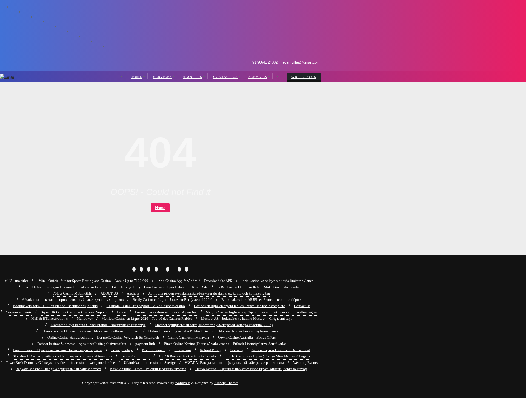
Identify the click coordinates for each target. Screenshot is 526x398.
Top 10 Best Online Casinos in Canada (187, 356)
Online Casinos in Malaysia (188, 337)
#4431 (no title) (16, 281)
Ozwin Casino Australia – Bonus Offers (247, 337)
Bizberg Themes (226, 383)
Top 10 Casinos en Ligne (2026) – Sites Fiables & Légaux (267, 356)
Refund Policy (210, 350)
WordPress (182, 383)
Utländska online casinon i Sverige (150, 362)
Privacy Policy (122, 350)
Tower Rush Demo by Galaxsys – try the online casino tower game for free (60, 362)
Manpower (85, 318)
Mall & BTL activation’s (49, 318)
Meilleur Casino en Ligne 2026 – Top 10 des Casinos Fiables (147, 318)
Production (183, 350)
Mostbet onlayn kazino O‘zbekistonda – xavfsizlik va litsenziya (98, 325)
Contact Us (302, 306)
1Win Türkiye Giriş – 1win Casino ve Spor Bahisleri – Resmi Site (160, 287)
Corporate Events (19, 312)
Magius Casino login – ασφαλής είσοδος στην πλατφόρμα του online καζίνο (261, 312)
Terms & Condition (135, 356)
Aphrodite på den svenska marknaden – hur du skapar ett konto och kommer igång (209, 293)
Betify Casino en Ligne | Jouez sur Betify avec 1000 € (172, 300)
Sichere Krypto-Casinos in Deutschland (281, 350)
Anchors (133, 293)
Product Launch (153, 350)
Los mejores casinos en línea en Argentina (166, 312)
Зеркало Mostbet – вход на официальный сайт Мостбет (58, 369)
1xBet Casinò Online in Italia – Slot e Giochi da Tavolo (258, 287)
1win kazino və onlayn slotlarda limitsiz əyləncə (277, 281)
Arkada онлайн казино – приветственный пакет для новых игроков (73, 300)
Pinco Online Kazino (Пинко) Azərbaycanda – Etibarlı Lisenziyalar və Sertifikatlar (225, 344)
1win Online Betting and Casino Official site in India (63, 287)
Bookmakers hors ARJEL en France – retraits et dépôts (261, 300)
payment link (145, 344)
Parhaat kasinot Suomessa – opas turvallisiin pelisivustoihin (81, 344)
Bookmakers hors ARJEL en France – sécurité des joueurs (55, 306)
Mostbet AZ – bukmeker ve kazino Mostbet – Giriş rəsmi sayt (246, 318)
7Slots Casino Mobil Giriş (72, 293)
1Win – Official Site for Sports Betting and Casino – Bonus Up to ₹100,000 (92, 281)
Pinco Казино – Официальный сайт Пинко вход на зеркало (57, 350)
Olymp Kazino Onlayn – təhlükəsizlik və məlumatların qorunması (90, 331)
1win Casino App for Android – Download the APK (194, 281)
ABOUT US (109, 293)
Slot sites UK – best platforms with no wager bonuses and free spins (62, 356)
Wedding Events (305, 362)
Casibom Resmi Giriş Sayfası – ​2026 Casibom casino (146, 306)
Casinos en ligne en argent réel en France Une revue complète (239, 306)
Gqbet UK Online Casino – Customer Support (74, 312)
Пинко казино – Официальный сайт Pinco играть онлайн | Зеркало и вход (251, 369)
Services (236, 350)
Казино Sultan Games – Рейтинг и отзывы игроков (148, 369)
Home (160, 208)
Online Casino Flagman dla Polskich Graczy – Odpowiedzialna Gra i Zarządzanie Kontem (214, 331)
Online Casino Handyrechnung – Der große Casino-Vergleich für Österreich (103, 337)
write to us (303, 77)
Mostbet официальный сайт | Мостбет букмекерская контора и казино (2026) (214, 325)
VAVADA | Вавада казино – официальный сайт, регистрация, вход (234, 362)
